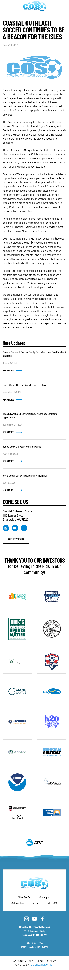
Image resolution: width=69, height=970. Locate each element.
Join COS (53, 903)
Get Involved (16, 539)
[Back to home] (34, 6)
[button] (64, 6)
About (36, 903)
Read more (8, 370)
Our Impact (45, 897)
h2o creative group (42, 964)
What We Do (24, 897)
